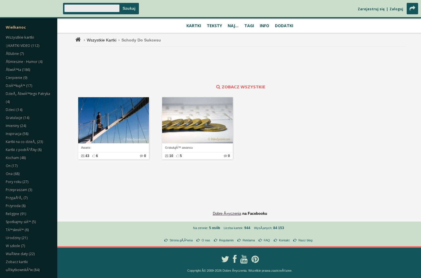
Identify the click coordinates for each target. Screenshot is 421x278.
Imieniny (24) (16, 125)
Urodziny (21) (16, 237)
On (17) (11, 165)
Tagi (249, 25)
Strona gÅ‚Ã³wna (181, 240)
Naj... (233, 25)
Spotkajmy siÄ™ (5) (21, 221)
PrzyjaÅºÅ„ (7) (16, 197)
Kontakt (284, 240)
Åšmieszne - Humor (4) (24, 61)
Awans (86, 147)
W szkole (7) (15, 245)
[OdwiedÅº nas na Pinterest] (255, 259)
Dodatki (284, 25)
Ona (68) (12, 173)
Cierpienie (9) (16, 77)
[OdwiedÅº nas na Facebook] (234, 259)
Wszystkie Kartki (101, 40)
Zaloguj (396, 9)
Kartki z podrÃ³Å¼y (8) (24, 149)
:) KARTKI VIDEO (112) (22, 45)
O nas (206, 240)
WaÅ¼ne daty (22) (20, 253)
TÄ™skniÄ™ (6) (17, 229)
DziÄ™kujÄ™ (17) (19, 85)
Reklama (249, 240)
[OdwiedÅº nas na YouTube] (244, 259)
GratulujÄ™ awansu (179, 147)
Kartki (193, 25)
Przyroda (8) (15, 205)
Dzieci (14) (14, 109)
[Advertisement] (240, 65)
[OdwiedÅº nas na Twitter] (225, 259)
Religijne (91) (16, 213)
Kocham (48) (16, 157)
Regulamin (226, 240)
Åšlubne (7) (15, 53)
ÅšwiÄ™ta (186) (18, 69)
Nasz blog (305, 240)
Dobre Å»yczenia (227, 213)
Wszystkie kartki (20, 37)
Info (264, 25)
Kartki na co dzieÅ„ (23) (24, 141)
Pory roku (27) (17, 181)
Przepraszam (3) (19, 189)
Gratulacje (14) (17, 117)
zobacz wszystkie (243, 87)
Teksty (214, 25)
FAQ (267, 240)
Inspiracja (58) (17, 133)
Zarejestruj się (371, 9)
